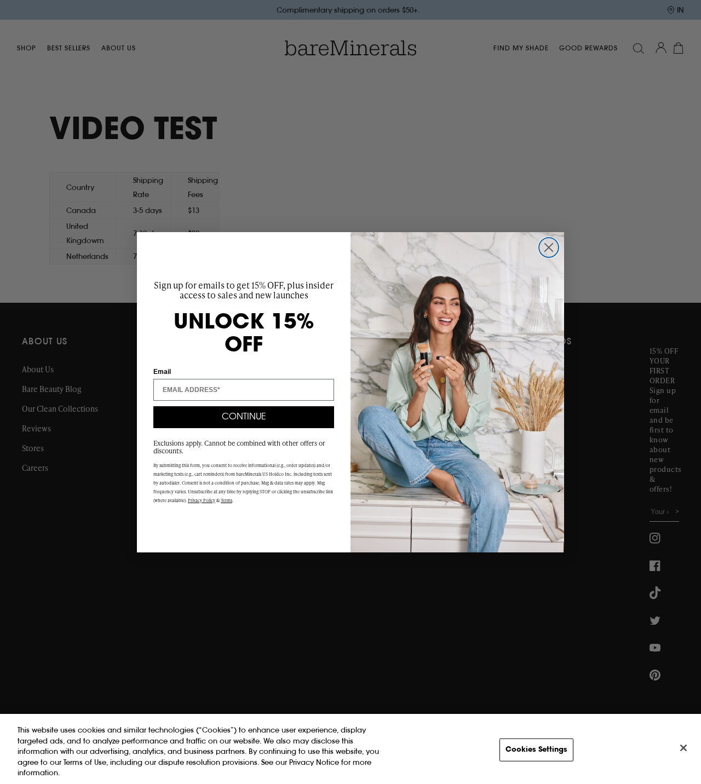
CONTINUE (244, 417)
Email (162, 372)
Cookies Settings (536, 749)
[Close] (683, 748)
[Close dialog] (549, 247)
